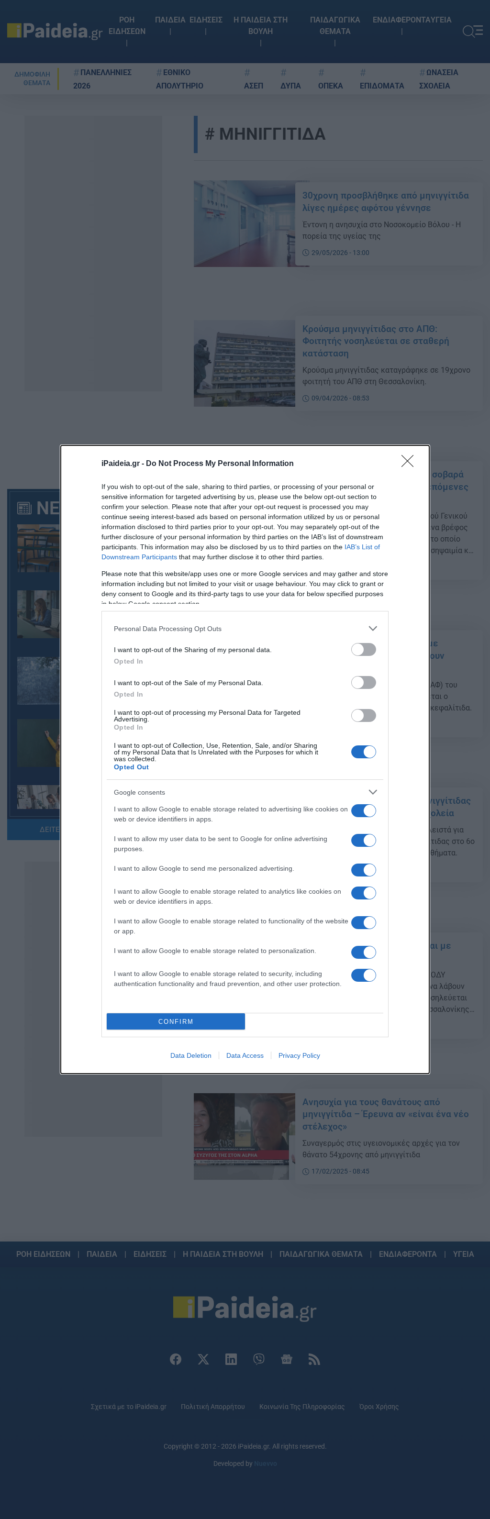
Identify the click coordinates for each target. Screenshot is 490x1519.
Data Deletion (191, 1055)
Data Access (245, 1055)
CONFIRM (176, 1021)
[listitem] (245, 628)
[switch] (363, 649)
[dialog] (245, 759)
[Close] (410, 464)
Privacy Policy (299, 1055)
